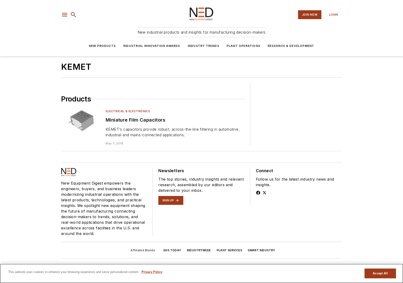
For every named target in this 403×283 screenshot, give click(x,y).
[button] (64, 14)
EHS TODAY (172, 250)
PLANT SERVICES (229, 250)
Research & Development (291, 46)
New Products (102, 46)
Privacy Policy (152, 272)
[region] (201, 273)
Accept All (380, 273)
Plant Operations (243, 46)
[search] (73, 14)
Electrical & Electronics (128, 111)
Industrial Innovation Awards (151, 46)
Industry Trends (203, 46)
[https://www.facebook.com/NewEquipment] (258, 192)
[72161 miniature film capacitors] (81, 120)
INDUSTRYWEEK (199, 250)
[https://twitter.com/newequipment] (264, 192)
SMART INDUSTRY (261, 250)
